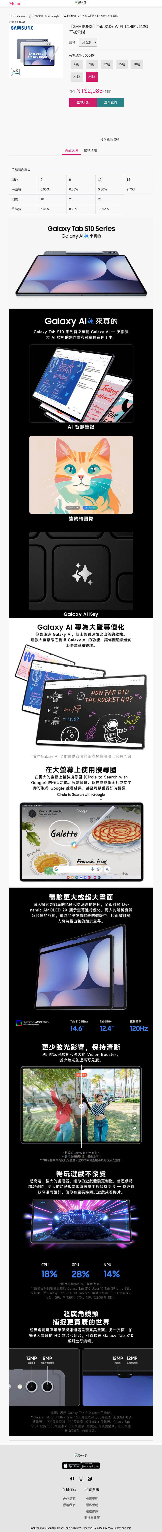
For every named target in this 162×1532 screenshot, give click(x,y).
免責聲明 (92, 1498)
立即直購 (110, 102)
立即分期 (83, 102)
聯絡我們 (69, 1505)
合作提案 (69, 1498)
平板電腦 (38, 16)
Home (13, 16)
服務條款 (92, 1511)
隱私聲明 (92, 1505)
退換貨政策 (92, 1517)
